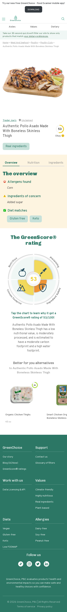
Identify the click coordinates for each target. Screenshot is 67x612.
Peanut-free (42, 540)
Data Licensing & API (14, 489)
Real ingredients (16, 146)
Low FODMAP (10, 546)
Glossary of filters (45, 463)
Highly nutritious (44, 495)
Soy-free (40, 534)
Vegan (6, 528)
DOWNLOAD (33, 9)
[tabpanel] (33, 196)
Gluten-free (9, 534)
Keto (36, 219)
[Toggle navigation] (5, 18)
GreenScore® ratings (14, 469)
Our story (8, 456)
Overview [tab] (11, 163)
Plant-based (42, 508)
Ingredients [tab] (56, 163)
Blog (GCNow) (10, 463)
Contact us (41, 456)
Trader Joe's (9, 120)
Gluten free (17, 219)
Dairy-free (41, 528)
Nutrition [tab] (33, 163)
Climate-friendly (44, 489)
